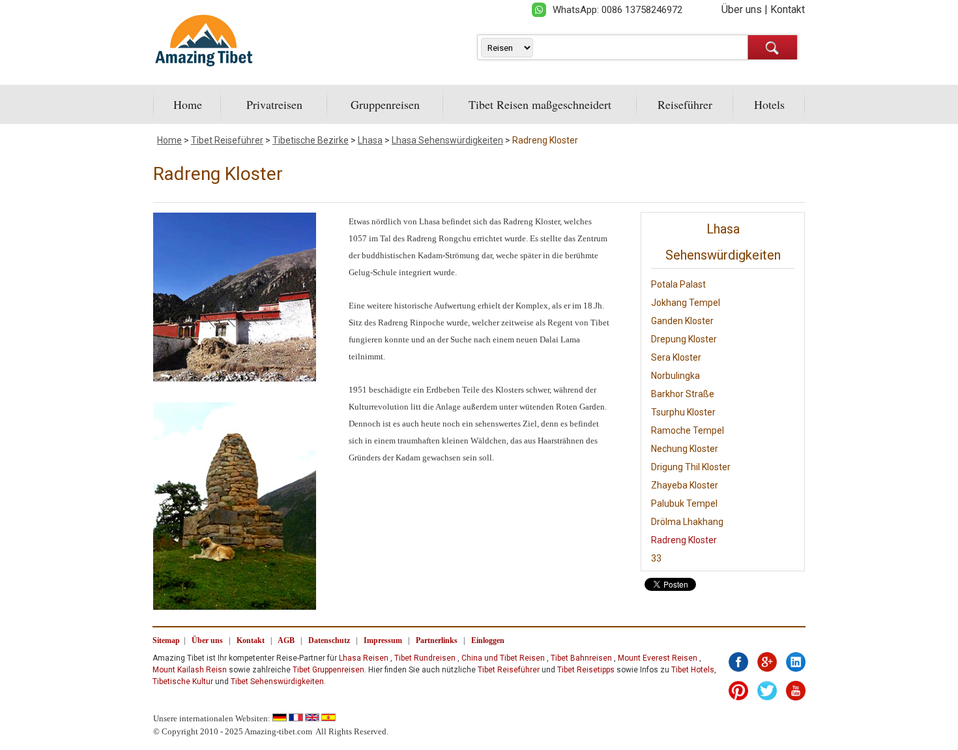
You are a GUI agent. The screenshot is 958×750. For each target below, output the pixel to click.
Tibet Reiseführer (227, 140)
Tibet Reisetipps (586, 669)
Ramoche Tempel (687, 430)
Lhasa (370, 140)
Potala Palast (678, 284)
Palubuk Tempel (684, 503)
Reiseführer (685, 104)
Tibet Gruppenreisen (328, 669)
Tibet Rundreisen (425, 658)
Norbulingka (675, 375)
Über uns (741, 9)
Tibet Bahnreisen (581, 658)
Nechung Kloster (684, 448)
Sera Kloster (676, 357)
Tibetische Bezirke (310, 140)
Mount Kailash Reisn (189, 669)
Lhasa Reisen (363, 658)
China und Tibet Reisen (503, 658)
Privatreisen (274, 104)
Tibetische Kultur (182, 681)
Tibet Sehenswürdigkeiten (277, 681)
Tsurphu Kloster (683, 412)
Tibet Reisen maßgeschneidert (540, 104)
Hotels (769, 104)
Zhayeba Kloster (684, 485)
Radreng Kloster (545, 140)
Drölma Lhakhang (687, 522)
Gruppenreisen (385, 104)
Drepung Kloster (684, 339)
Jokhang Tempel (685, 302)
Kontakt (787, 9)
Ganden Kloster (682, 321)
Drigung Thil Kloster (691, 467)
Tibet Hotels (692, 669)
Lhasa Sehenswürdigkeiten (447, 140)
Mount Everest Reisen (657, 658)
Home (187, 104)
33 (656, 558)
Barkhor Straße (682, 394)
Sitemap (166, 640)
